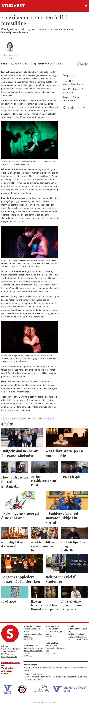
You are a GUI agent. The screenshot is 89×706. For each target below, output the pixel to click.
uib (51, 419)
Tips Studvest (8, 668)
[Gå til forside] (13, 5)
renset (6, 419)
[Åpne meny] (86, 5)
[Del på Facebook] (78, 64)
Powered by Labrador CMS (44, 702)
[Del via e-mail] (85, 64)
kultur (15, 419)
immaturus (27, 419)
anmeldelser (41, 419)
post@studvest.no (9, 656)
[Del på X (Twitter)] (82, 64)
